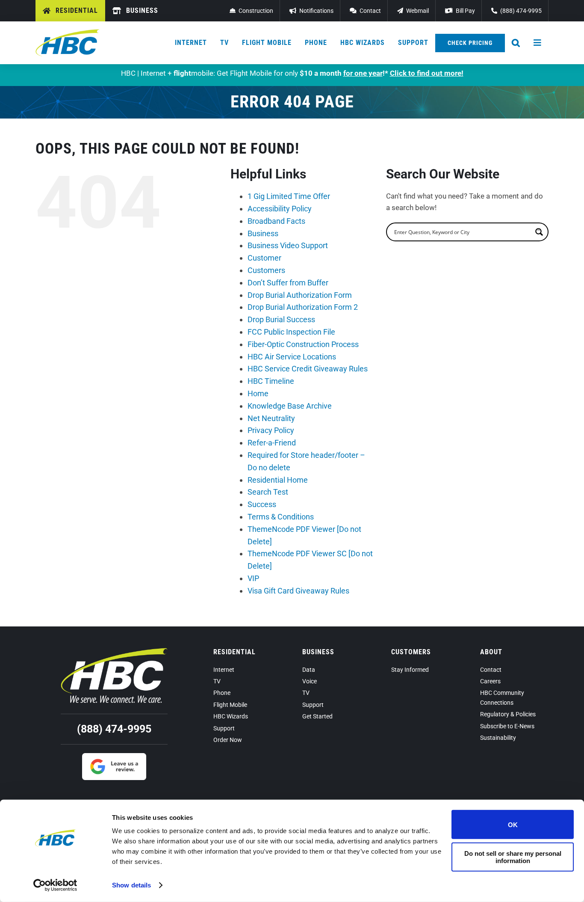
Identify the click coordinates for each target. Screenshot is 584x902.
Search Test (268, 491)
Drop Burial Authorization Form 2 (303, 307)
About (491, 652)
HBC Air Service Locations (292, 356)
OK (513, 824)
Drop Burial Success (281, 319)
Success (262, 504)
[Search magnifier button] (539, 232)
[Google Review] (114, 756)
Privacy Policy (271, 430)
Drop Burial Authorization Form (300, 295)
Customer (264, 257)
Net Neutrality (271, 418)
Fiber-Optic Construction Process (303, 344)
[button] (516, 42)
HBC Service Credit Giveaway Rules (308, 368)
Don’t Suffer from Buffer (288, 282)
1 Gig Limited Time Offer (289, 196)
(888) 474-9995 (114, 729)
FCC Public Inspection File (291, 331)
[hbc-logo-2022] (67, 32)
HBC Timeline (271, 381)
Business (263, 233)
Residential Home (278, 479)
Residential (234, 652)
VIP (253, 578)
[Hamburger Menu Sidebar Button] (538, 42)
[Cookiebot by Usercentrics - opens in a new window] (55, 885)
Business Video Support (288, 245)
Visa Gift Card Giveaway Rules (298, 590)
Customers (266, 270)
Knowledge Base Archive (290, 405)
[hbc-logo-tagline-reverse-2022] (114, 651)
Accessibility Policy (280, 208)
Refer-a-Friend (272, 442)
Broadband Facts (276, 221)
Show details (131, 885)
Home (258, 393)
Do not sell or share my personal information (512, 856)
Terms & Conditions (281, 516)
